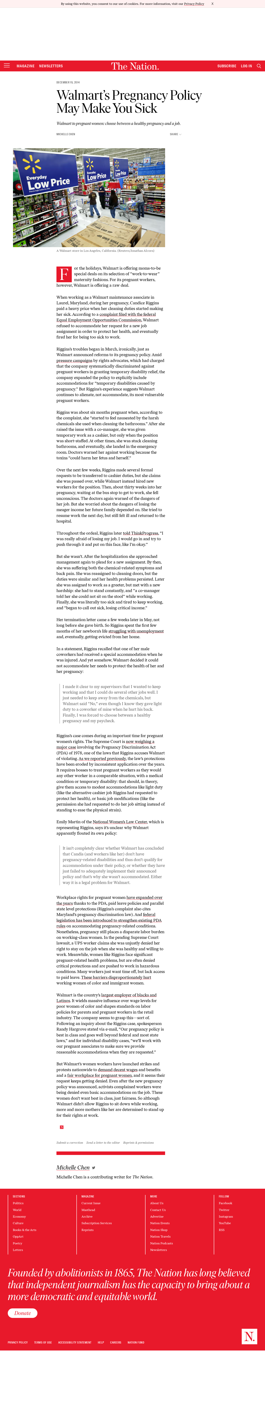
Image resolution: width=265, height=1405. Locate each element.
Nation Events (160, 1223)
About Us (156, 1203)
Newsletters (51, 65)
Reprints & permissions (138, 1142)
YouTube (225, 1223)
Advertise (157, 1216)
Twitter (224, 1210)
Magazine (26, 65)
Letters (18, 1250)
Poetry (17, 1243)
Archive (87, 1216)
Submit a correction (69, 1142)
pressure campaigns (74, 360)
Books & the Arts (24, 1230)
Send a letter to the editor (103, 1142)
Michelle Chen (65, 134)
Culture (18, 1223)
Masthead (88, 1210)
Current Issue (90, 1203)
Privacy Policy (194, 4)
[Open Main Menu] (7, 65)
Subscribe (226, 65)
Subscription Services (96, 1223)
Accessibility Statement (75, 1342)
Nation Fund (136, 1342)
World (17, 1210)
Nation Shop (158, 1230)
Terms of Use (43, 1342)
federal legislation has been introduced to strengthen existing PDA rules (109, 920)
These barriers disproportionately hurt (116, 977)
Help (101, 1342)
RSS (221, 1230)
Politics (18, 1203)
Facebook (225, 1203)
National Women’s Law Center (120, 821)
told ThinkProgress (140, 533)
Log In (246, 65)
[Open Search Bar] (259, 66)
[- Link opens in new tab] (93, 1167)
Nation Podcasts (161, 1243)
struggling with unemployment (136, 631)
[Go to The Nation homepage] (135, 66)
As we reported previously (102, 758)
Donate (22, 1313)
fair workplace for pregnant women (99, 1075)
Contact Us (158, 1210)
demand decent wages (118, 1069)
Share (174, 134)
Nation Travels (160, 1236)
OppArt (18, 1236)
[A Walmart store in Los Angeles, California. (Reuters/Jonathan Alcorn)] (89, 197)
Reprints (87, 1230)
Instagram (226, 1216)
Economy (19, 1216)
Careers (115, 1342)
